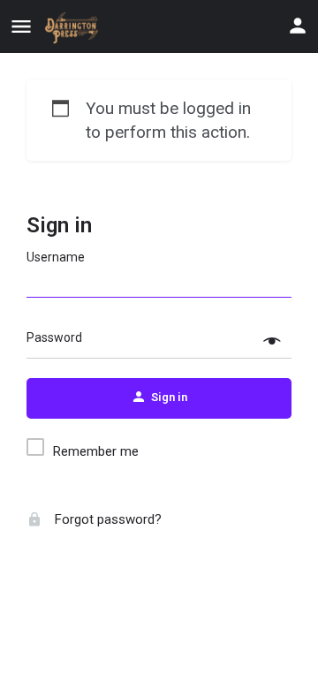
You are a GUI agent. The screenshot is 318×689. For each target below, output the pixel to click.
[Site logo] (74, 27)
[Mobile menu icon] (21, 27)
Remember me (96, 451)
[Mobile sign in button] (297, 25)
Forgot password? (106, 519)
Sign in (59, 225)
